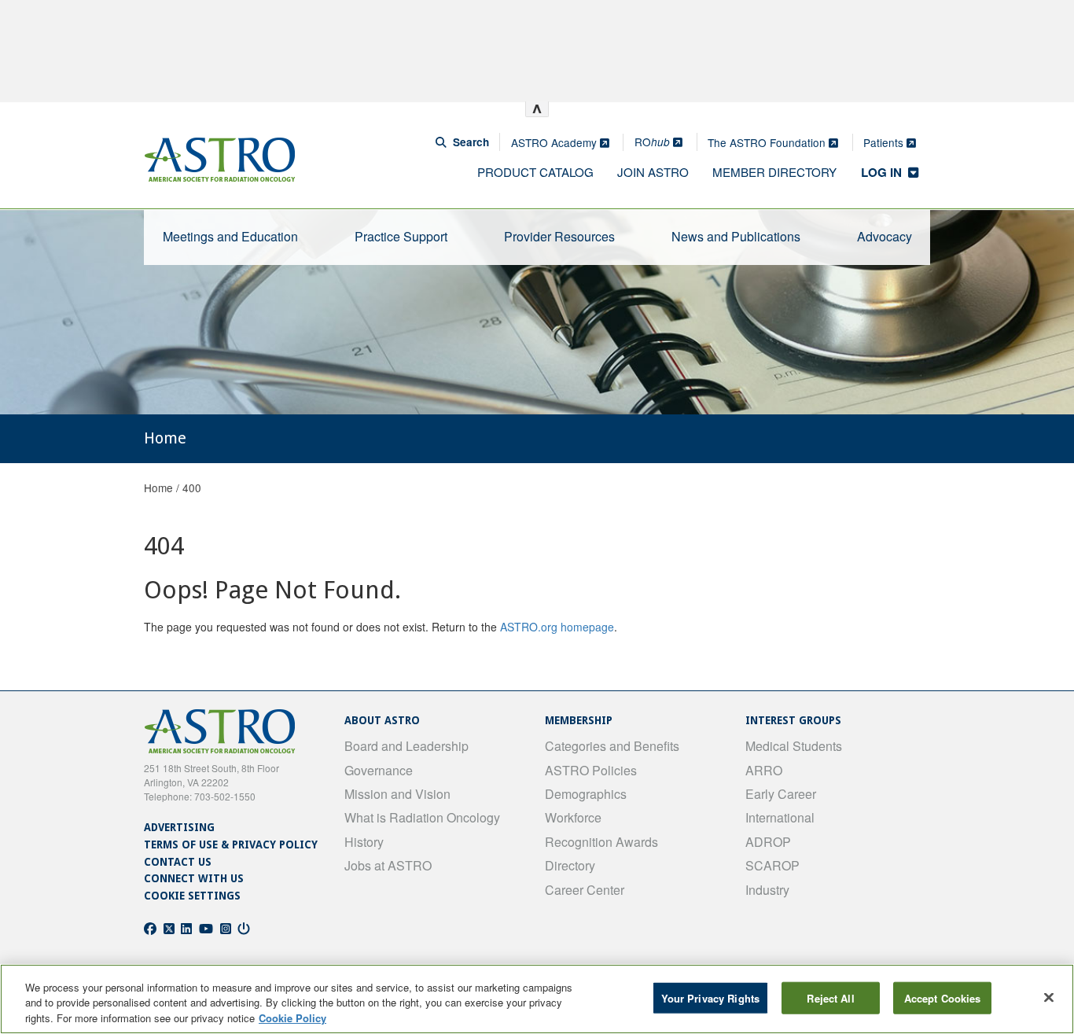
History (364, 842)
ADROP (768, 842)
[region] (537, 999)
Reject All (830, 997)
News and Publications (735, 236)
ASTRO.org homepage (557, 627)
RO (652, 141)
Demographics (586, 794)
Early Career (780, 794)
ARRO (763, 770)
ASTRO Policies (591, 770)
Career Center (584, 890)
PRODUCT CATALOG (535, 172)
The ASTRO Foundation (768, 142)
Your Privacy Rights (710, 997)
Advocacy (884, 236)
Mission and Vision (397, 794)
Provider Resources (559, 236)
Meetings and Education (230, 236)
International (780, 817)
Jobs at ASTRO (388, 865)
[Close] (1049, 997)
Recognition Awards (601, 842)
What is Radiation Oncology (422, 817)
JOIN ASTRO (653, 172)
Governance (378, 770)
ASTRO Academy (555, 142)
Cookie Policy (292, 1017)
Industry (767, 890)
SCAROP (772, 865)
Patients (885, 142)
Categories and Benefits (612, 746)
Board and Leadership (406, 746)
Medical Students (793, 746)
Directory (570, 865)
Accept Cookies (942, 997)
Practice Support (401, 236)
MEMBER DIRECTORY (774, 172)
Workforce (573, 817)
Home (158, 487)
